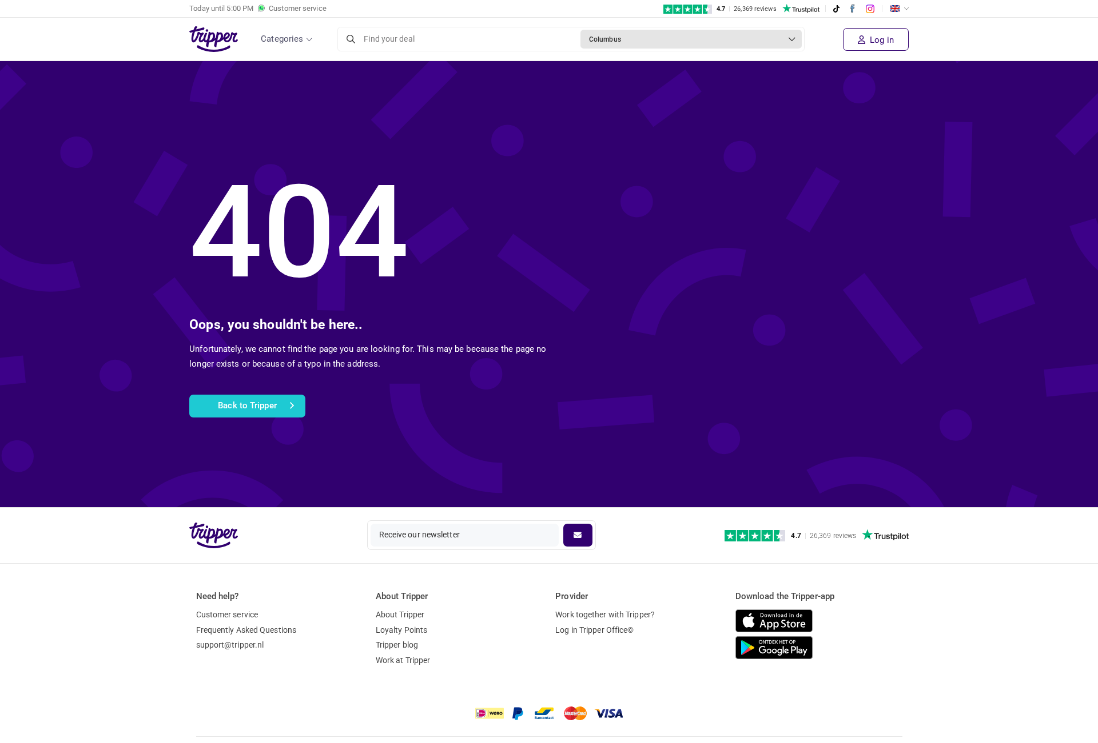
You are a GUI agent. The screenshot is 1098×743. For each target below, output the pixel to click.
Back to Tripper (247, 405)
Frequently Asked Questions (246, 629)
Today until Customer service (258, 8)
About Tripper (400, 614)
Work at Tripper (403, 660)
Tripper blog (397, 644)
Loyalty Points (401, 629)
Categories (282, 39)
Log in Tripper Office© (594, 629)
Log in (881, 40)
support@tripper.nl (230, 644)
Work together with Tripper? (605, 614)
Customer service (227, 614)
